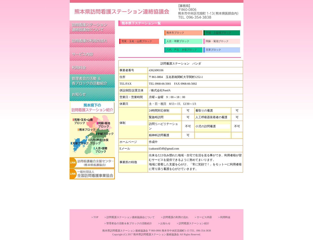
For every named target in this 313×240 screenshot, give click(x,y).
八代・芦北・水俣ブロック (181, 49)
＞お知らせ (161, 223)
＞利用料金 (221, 217)
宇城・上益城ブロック (218, 32)
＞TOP (94, 217)
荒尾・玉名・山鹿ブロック (137, 41)
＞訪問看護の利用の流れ (171, 217)
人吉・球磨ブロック (177, 41)
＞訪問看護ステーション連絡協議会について (127, 217)
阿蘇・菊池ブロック (217, 41)
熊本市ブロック (175, 32)
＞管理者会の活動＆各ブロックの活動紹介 (128, 223)
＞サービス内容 (200, 217)
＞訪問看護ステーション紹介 (190, 223)
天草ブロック (213, 49)
